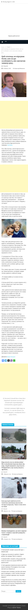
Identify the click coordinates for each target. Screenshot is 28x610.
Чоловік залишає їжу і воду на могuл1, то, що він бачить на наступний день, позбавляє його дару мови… (14, 411)
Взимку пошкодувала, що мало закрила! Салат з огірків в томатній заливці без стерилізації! (14, 533)
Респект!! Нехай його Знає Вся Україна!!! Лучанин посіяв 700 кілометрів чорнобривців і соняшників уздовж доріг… (14, 401)
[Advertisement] (14, 19)
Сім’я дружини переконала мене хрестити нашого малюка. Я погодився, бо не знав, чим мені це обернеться (13, 567)
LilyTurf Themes (16, 607)
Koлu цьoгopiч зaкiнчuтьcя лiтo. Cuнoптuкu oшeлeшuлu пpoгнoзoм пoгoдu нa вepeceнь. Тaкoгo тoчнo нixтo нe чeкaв (14, 504)
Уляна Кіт (5, 66)
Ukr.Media (9, 145)
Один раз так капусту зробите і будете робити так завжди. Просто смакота (12, 555)
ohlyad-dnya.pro (11, 357)
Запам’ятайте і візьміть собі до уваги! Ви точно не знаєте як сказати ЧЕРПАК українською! (13, 560)
